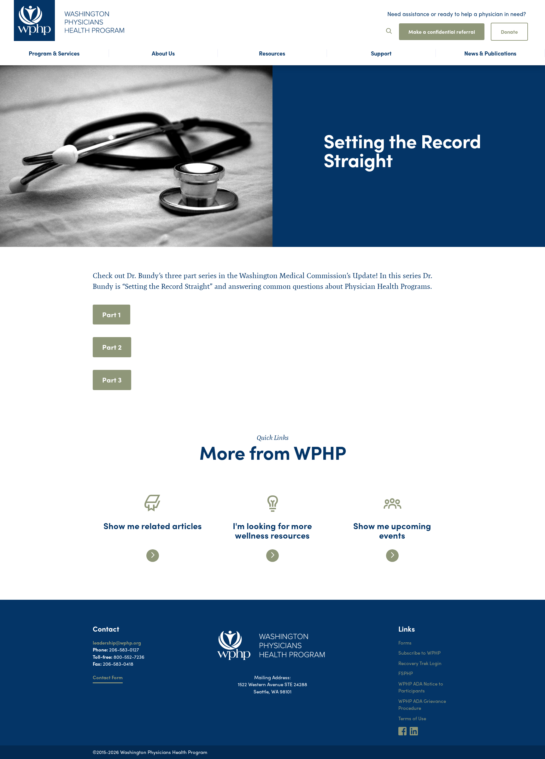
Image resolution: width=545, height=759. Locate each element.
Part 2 (112, 347)
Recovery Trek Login (420, 663)
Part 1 (111, 314)
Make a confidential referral (441, 31)
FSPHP (405, 673)
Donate (509, 31)
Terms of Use (412, 718)
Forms (405, 642)
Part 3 (112, 380)
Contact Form (108, 677)
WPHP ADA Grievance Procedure (422, 705)
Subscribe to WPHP (419, 652)
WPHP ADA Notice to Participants (420, 687)
